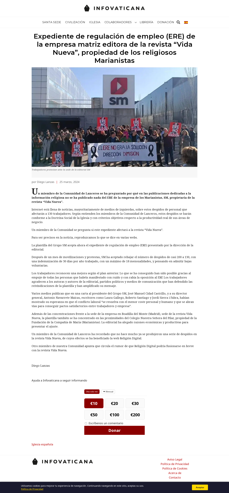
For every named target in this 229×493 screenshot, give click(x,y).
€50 (93, 415)
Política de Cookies (174, 468)
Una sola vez (92, 391)
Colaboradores (118, 22)
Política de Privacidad (175, 464)
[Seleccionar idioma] (186, 22)
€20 (114, 403)
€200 (135, 415)
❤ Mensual (108, 391)
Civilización (75, 22)
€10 (93, 403)
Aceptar (200, 487)
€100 (114, 415)
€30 (135, 403)
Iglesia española (42, 444)
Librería (146, 22)
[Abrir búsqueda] (178, 22)
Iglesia (94, 22)
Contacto (175, 477)
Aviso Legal (174, 459)
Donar (114, 430)
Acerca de (174, 473)
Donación (165, 22)
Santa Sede (51, 22)
